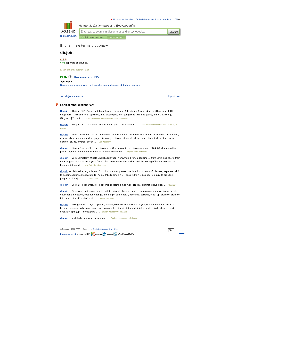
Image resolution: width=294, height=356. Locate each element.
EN (176, 19)
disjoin (64, 134)
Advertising (113, 229)
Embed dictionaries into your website (154, 19)
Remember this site (123, 19)
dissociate (134, 85)
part (91, 85)
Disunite (64, 85)
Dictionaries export (68, 234)
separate (75, 85)
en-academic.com (68, 36)
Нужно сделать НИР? (86, 77)
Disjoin (64, 111)
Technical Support (100, 229)
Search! (173, 31)
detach (124, 85)
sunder (98, 85)
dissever (114, 85)
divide (84, 85)
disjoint (171, 96)
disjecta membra (74, 96)
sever (106, 85)
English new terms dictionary (92, 37)
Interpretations (116, 37)
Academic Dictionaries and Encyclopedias (107, 25)
